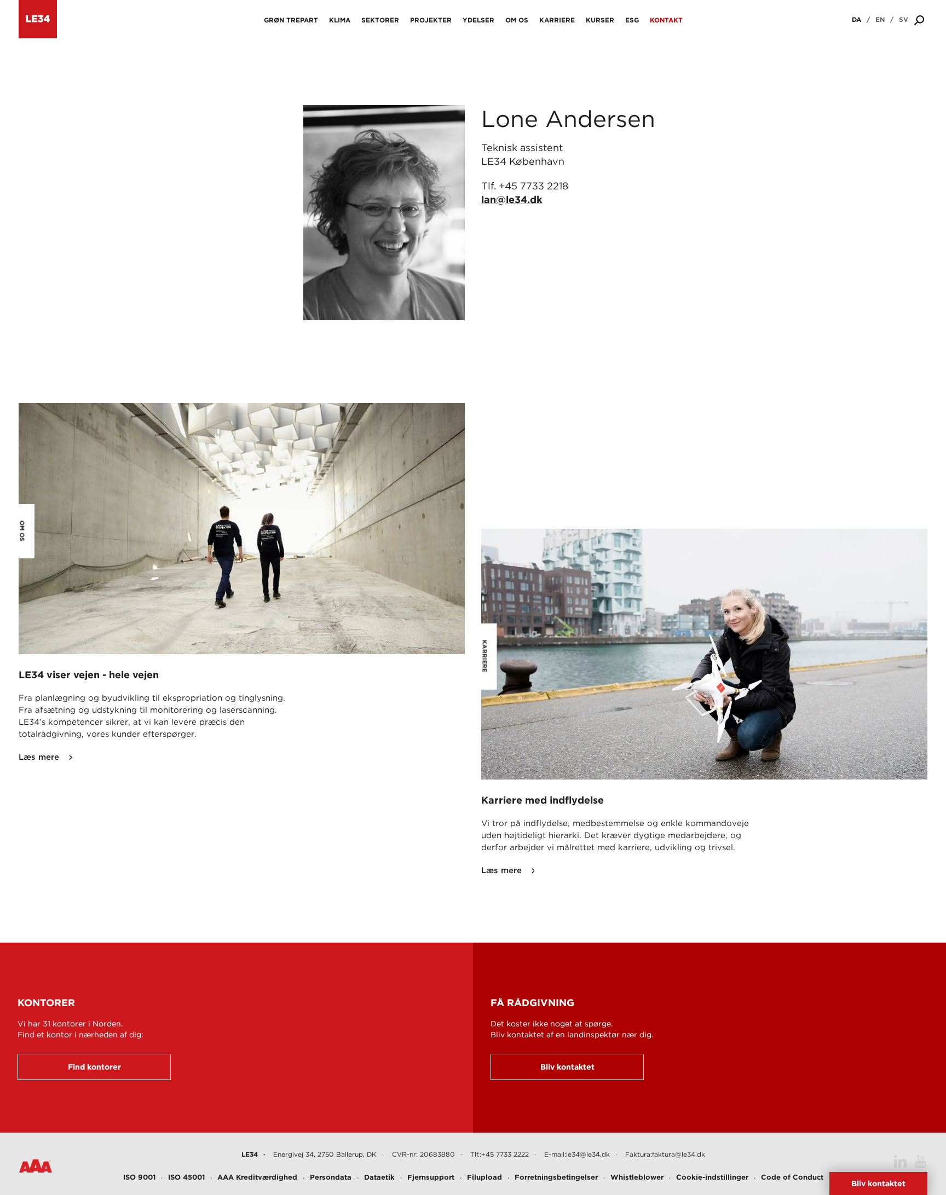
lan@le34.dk (512, 199)
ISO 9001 (139, 1177)
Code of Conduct (792, 1177)
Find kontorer (94, 1067)
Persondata (330, 1177)
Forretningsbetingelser (556, 1177)
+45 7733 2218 (533, 186)
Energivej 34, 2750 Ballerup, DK (325, 1154)
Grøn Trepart (291, 20)
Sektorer (380, 20)
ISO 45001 (186, 1177)
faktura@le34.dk (678, 1154)
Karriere (557, 20)
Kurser (600, 20)
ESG (632, 20)
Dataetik (379, 1177)
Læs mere (39, 757)
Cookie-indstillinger (712, 1177)
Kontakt (666, 20)
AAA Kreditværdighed (257, 1177)
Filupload (484, 1177)
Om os (516, 20)
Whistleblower (637, 1177)
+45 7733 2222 (505, 1154)
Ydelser (478, 20)
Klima (339, 20)
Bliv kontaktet (567, 1067)
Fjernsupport (430, 1177)
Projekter (431, 20)
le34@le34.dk (588, 1154)
